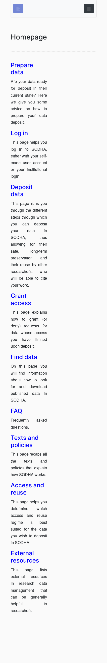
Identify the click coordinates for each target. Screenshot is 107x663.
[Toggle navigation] (89, 8)
